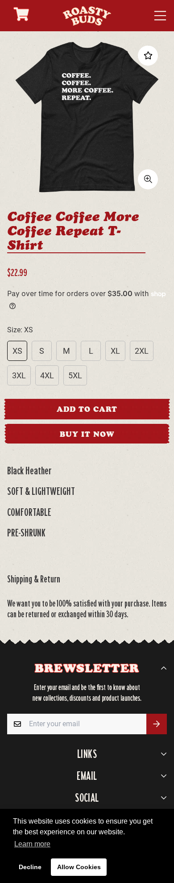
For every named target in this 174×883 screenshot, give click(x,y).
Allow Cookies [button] (79, 866)
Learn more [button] (32, 844)
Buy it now (87, 434)
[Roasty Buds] (87, 15)
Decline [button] (30, 866)
